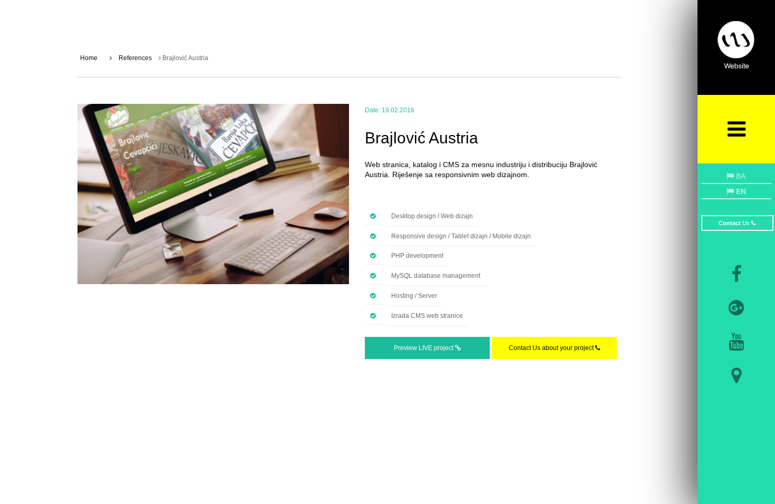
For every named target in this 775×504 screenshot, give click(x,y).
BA (739, 176)
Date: (372, 110)
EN (740, 191)
